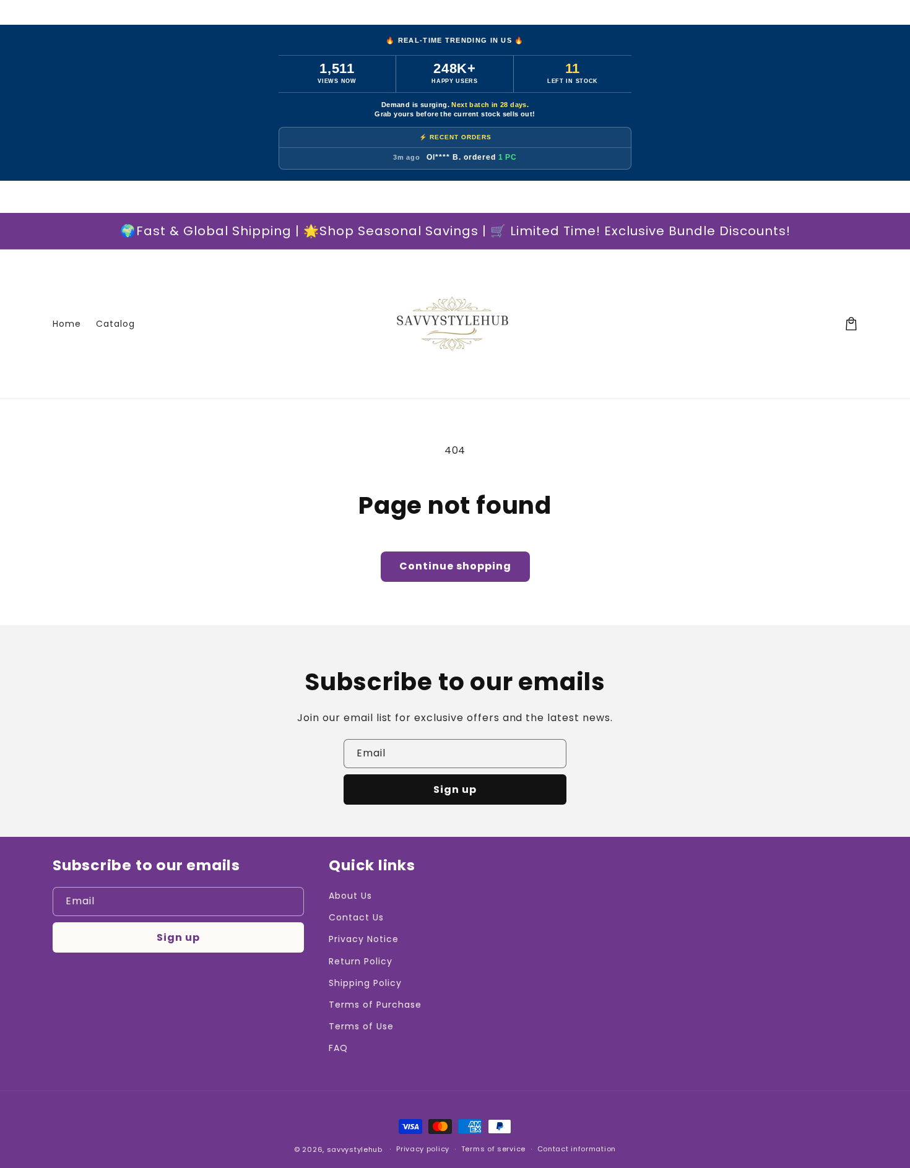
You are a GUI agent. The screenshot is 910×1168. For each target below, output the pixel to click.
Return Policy (360, 961)
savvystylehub (355, 1149)
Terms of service (493, 1149)
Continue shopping (455, 566)
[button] (851, 323)
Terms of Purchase (375, 1004)
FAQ (338, 1048)
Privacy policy (422, 1149)
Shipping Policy (365, 983)
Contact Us (356, 917)
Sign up (455, 789)
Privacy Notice (363, 939)
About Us (350, 895)
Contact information (576, 1149)
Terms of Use (361, 1026)
